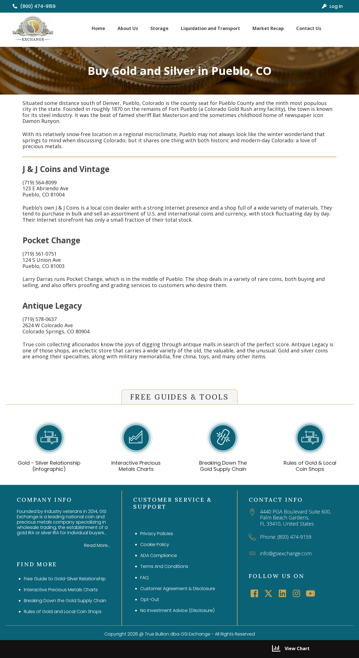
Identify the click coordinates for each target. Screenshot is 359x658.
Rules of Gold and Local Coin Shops (63, 611)
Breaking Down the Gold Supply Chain (65, 600)
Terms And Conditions (164, 566)
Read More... (97, 545)
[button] (254, 593)
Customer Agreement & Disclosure (177, 588)
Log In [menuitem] (335, 6)
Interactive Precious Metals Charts (136, 466)
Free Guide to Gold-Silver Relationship (65, 579)
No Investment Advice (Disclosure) (177, 610)
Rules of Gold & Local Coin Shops (310, 466)
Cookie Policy (154, 544)
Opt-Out (149, 599)
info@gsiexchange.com (286, 553)
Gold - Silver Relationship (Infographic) (49, 466)
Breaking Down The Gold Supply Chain (223, 466)
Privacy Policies (156, 533)
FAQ (144, 577)
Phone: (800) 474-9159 (285, 536)
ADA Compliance (158, 555)
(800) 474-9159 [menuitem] (37, 6)
